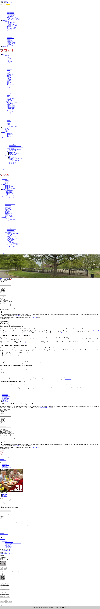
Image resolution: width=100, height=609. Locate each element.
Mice (8, 78)
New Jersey (7, 128)
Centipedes (9, 66)
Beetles (8, 60)
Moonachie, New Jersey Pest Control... (69, 528)
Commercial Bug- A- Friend (12, 25)
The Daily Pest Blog (6, 465)
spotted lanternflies (7, 331)
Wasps (8, 97)
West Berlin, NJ (5, 496)
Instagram (6, 534)
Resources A (7, 138)
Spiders (8, 89)
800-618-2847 (9, 2)
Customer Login (5, 46)
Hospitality (9, 39)
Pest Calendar (11, 163)
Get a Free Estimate (12, 145)
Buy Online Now (9, 169)
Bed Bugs (9, 58)
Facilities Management (11, 34)
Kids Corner (11, 165)
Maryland (6, 130)
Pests (3, 54)
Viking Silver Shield (10, 13)
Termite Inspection (10, 108)
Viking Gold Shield (10, 12)
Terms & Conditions (8, 546)
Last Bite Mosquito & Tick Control (13, 18)
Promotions (9, 156)
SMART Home (10, 103)
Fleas (8, 73)
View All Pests (9, 32)
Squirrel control (5, 394)
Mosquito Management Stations (13, 19)
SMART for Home (8, 133)
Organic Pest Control (11, 28)
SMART (3, 132)
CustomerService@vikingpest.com (6, 553)
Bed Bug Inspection (10, 112)
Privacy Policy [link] (56, 607)
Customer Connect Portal (11, 236)
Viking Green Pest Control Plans (11, 194)
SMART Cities (9, 23)
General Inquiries (12, 144)
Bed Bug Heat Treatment (11, 111)
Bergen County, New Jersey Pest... (41, 528)
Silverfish (8, 87)
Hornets (8, 76)
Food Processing (10, 36)
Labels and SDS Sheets (9, 542)
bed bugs (5, 367)
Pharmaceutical (9, 41)
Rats (8, 85)
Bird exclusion (5, 401)
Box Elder (9, 62)
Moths (8, 83)
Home (1, 278)
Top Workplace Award (13, 141)
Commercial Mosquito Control (12, 27)
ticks (86, 330)
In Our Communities (13, 142)
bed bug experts (68, 379)
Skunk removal (5, 399)
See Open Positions (12, 154)
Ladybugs (9, 77)
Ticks (8, 96)
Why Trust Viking (10, 139)
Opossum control (5, 398)
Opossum (8, 120)
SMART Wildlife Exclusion (12, 126)
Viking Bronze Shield (11, 14)
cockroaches (30, 347)
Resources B (7, 155)
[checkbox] (50, 312)
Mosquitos (9, 82)
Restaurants (9, 44)
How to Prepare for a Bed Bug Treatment (14, 110)
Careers (8, 151)
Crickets (8, 70)
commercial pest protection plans (57, 332)
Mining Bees (9, 80)
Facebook (2, 533)
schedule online (48, 407)
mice (96, 330)
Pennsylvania (7, 129)
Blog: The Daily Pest (13, 162)
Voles (8, 125)
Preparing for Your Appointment (15, 149)
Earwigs (8, 72)
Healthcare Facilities (10, 38)
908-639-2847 (5, 1)
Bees (8, 59)
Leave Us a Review (12, 150)
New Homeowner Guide (13, 167)
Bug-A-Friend (11, 159)
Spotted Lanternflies (10, 90)
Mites (8, 81)
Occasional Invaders (10, 84)
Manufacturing (9, 40)
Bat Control (9, 116)
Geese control (4, 397)
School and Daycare (8, 215)
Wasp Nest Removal (10, 98)
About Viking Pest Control (14, 140)
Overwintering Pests (10, 15)
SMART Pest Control (11, 22)
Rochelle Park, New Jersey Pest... (55, 528)
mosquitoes (89, 330)
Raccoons (9, 121)
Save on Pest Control (13, 157)
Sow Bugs (9, 88)
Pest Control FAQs (12, 166)
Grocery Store (7, 208)
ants (3, 331)
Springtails (9, 91)
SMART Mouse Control (11, 9)
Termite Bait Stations (11, 106)
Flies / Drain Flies (10, 74)
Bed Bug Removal (10, 113)
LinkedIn (2, 534)
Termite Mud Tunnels (11, 107)
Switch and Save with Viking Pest (15, 158)
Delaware (6, 131)
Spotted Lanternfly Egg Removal (15, 160)
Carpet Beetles (9, 65)
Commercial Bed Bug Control (12, 24)
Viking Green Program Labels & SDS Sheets (13, 543)
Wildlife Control (8, 115)
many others (15, 331)
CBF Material (2, 539)
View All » (2, 498)
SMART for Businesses (9, 134)
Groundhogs (9, 119)
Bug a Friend (4, 466)
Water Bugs (9, 99)
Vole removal (4, 400)
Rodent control (5, 391)
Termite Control (10, 104)
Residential (4, 7)
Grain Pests (9, 75)
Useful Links (4, 541)
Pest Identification (12, 164)
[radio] (51, 311)
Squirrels (8, 124)
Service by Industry (8, 33)
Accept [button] (63, 607)
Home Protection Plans (11, 11)
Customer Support (10, 148)
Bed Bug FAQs (10, 114)
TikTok (1, 535)
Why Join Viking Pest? (13, 152)
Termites (8, 95)
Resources (4, 137)
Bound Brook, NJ (5, 494)
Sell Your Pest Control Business (15, 146)
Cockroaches (9, 69)
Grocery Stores (9, 37)
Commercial (4, 20)
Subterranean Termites (11, 105)
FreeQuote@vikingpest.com (5, 550)
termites (93, 330)
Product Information (8, 544)
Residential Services (6, 189)
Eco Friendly (7, 101)
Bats (8, 57)
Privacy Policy (17, 315)
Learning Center (10, 161)
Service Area (4, 127)
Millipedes (9, 79)
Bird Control (9, 61)
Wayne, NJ (4, 495)
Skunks (8, 123)
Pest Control (7, 21)
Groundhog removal (6, 396)
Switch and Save (10, 16)
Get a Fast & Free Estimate (49, 298)
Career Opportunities (11, 228)
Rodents (8, 122)
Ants (8, 56)
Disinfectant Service (10, 26)
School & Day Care (10, 45)
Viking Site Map (10, 235)
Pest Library (4, 464)
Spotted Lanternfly (10, 29)
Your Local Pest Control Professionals (16, 147)
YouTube (5, 535)
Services (6, 8)
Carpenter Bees (10, 64)
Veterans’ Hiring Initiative (14, 153)
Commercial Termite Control (12, 30)
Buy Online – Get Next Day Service (9, 253)
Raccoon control (5, 395)
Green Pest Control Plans (11, 17)
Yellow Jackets (9, 100)
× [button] (65, 607)
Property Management (11, 43)
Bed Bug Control (10, 109)
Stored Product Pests (10, 94)
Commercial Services (6, 196)
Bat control (4, 393)
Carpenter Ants (9, 63)
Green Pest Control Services (12, 102)
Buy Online (2, 459)
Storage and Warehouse (11, 42)
